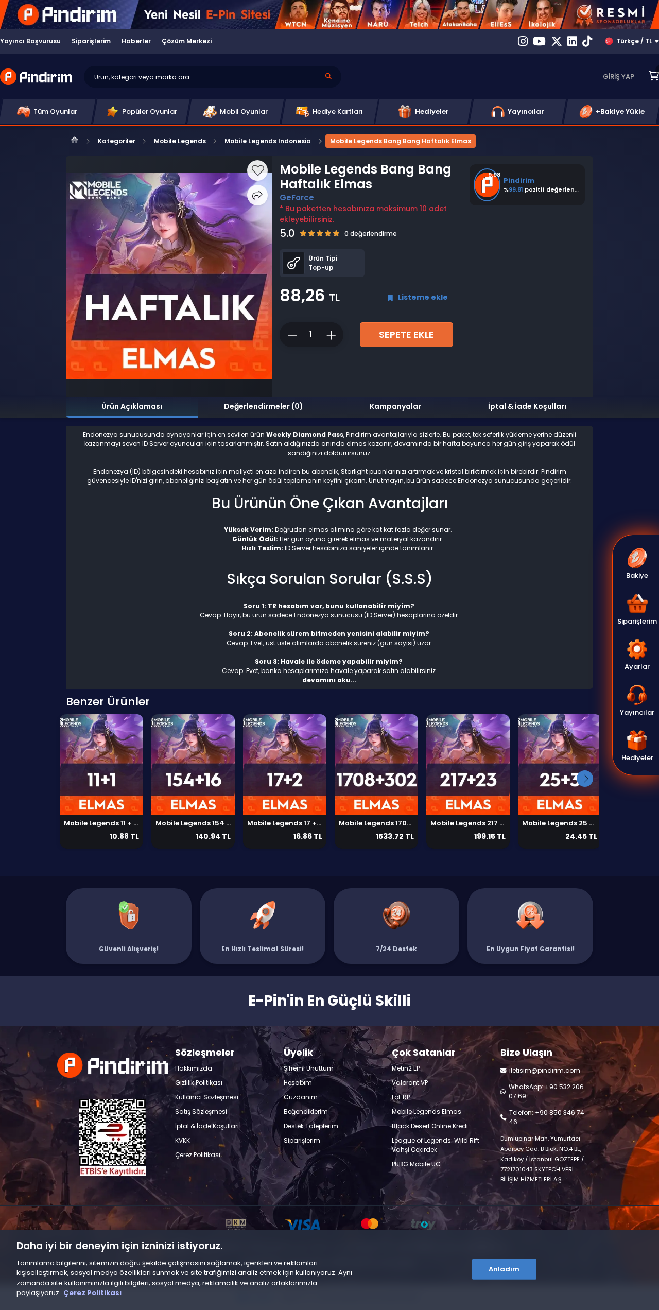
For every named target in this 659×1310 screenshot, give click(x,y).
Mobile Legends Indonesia (267, 140)
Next (585, 778)
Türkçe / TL (634, 41)
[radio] (303, 233)
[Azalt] (289, 334)
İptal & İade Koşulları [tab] (527, 406)
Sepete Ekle (406, 334)
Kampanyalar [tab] (395, 406)
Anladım (504, 1269)
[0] (654, 76)
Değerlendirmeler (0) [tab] (263, 406)
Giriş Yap (618, 76)
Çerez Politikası (92, 1293)
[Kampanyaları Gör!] (329, 14)
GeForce (297, 197)
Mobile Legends (180, 140)
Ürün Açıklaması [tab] (131, 406)
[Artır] (332, 334)
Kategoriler (116, 140)
